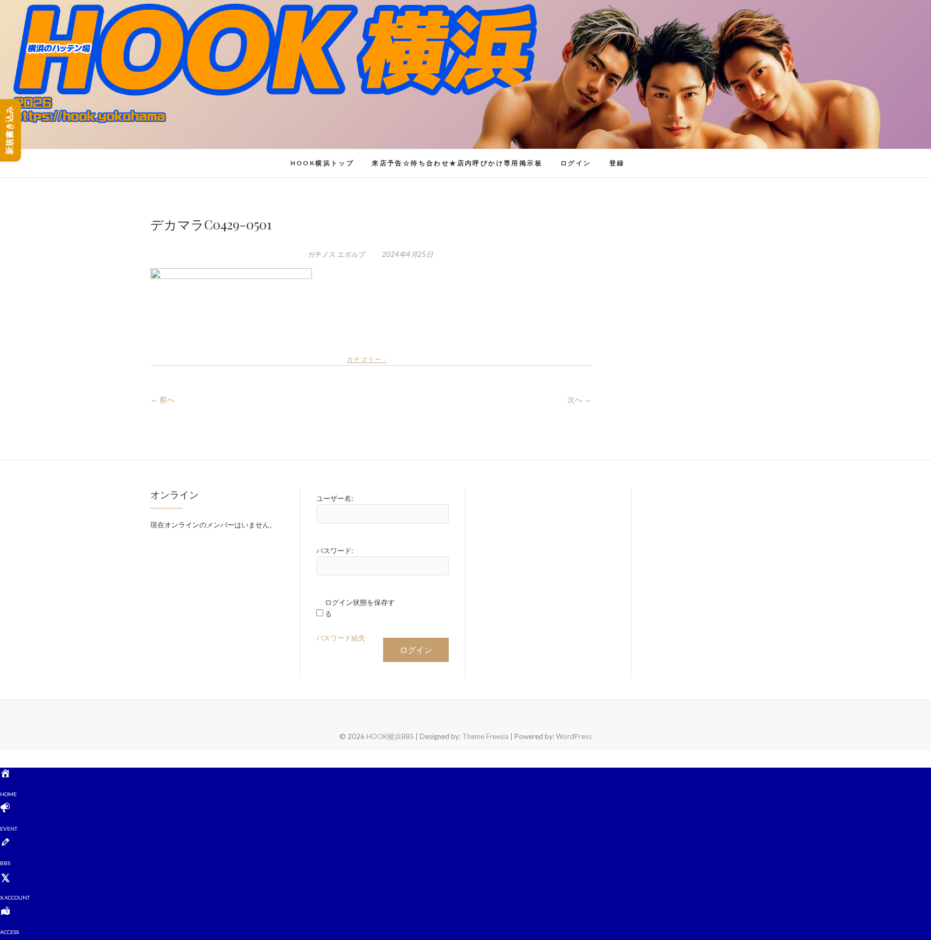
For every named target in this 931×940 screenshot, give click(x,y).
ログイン (576, 163)
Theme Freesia (485, 736)
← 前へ (162, 399)
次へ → (579, 399)
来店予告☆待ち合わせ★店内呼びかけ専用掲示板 (457, 163)
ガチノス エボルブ (336, 254)
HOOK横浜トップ (322, 163)
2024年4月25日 (406, 254)
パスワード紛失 (340, 637)
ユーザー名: (334, 498)
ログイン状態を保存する (360, 608)
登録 (617, 163)
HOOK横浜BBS (194, 157)
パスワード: (334, 550)
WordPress (574, 736)
